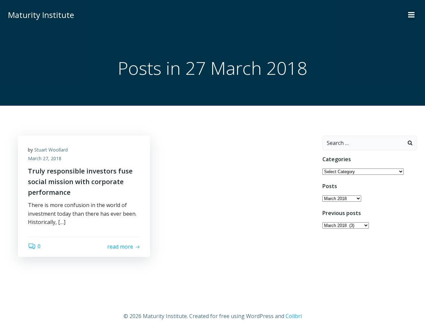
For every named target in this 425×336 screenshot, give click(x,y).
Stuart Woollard (51, 150)
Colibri (294, 316)
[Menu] (411, 15)
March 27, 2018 (44, 158)
